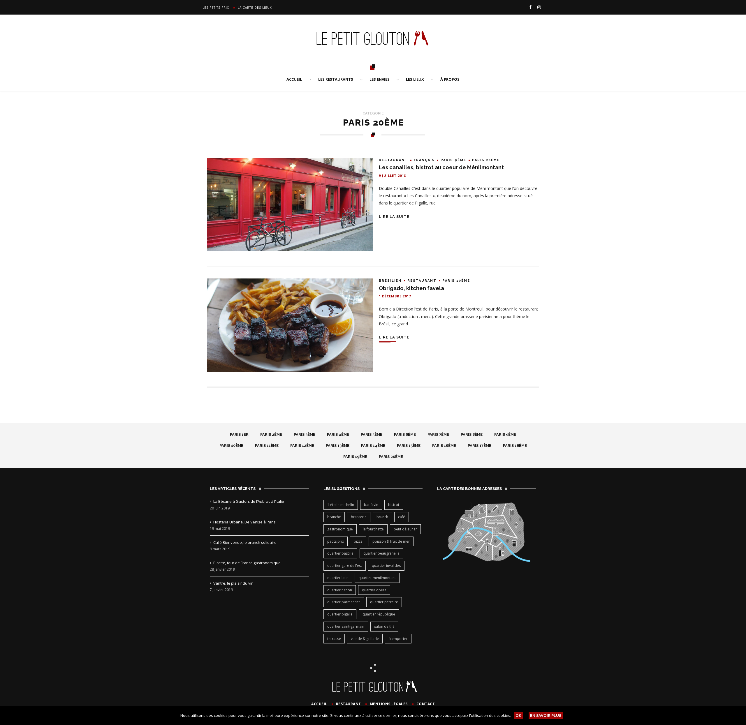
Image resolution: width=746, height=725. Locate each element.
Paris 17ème (479, 445)
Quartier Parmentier (343, 601)
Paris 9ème (453, 160)
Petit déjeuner (405, 529)
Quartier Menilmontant (377, 577)
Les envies (380, 79)
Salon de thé (384, 626)
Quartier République (379, 614)
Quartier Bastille (340, 553)
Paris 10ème (231, 445)
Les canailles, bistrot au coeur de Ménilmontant (441, 167)
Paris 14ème (373, 445)
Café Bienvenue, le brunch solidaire (245, 542)
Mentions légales (389, 703)
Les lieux (415, 79)
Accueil (294, 79)
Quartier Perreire (384, 601)
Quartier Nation (339, 590)
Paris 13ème (337, 445)
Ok (518, 715)
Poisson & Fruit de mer (391, 541)
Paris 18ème (515, 445)
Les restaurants (335, 79)
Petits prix (335, 541)
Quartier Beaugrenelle (381, 553)
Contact (425, 703)
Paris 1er (239, 434)
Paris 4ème (338, 434)
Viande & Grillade (365, 638)
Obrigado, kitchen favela (411, 288)
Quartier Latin (338, 577)
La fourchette (373, 529)
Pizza (358, 541)
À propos (450, 79)
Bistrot (393, 504)
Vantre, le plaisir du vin (233, 583)
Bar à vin (371, 504)
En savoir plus (545, 715)
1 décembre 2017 (395, 296)
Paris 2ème (271, 434)
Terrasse (334, 638)
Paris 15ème (408, 445)
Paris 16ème (444, 445)
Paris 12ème (302, 445)
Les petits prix (216, 8)
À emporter (398, 638)
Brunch (382, 516)
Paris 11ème (267, 445)
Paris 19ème (355, 456)
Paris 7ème (438, 434)
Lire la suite (394, 216)
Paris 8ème (472, 434)
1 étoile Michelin (340, 504)
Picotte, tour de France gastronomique (247, 562)
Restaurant (393, 160)
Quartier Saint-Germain (345, 626)
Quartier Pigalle (340, 614)
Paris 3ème (304, 434)
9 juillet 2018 (392, 175)
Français (424, 160)
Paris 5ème (371, 434)
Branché (334, 516)
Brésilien (390, 281)
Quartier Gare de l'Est (344, 565)
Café (401, 516)
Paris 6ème (405, 434)
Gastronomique (340, 529)
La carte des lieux (255, 8)
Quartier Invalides (386, 565)
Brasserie (359, 516)
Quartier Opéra (374, 590)
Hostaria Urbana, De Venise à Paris (244, 522)
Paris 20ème (486, 160)
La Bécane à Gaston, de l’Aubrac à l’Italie (248, 501)
